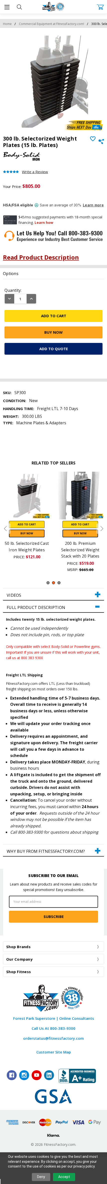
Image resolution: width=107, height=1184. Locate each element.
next (102, 528)
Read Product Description (41, 257)
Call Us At (53, 1028)
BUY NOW (26, 533)
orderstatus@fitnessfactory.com (53, 1038)
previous (5, 528)
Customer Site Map (53, 1051)
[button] (53, 594)
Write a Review (35, 172)
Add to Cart (27, 524)
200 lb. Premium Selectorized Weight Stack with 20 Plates (80, 550)
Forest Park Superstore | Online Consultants (53, 1018)
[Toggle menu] (7, 7)
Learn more (93, 205)
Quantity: (12, 290)
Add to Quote (53, 348)
